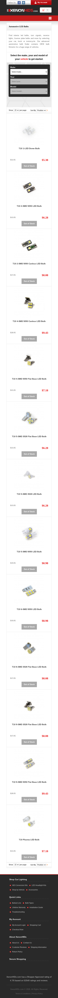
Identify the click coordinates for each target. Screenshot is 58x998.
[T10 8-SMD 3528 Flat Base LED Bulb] (29, 648)
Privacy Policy (37, 994)
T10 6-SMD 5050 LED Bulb (29, 609)
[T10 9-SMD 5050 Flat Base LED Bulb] (29, 764)
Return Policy (17, 952)
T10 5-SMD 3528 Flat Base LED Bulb (29, 436)
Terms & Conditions (22, 994)
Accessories (33, 890)
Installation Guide (36, 907)
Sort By (33, 110)
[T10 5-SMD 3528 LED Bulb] (29, 476)
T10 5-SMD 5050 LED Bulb (29, 552)
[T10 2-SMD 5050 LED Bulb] (29, 188)
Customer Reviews (19, 947)
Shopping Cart (35, 925)
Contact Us (27, 943)
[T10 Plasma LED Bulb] (29, 821)
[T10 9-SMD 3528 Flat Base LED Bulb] (29, 706)
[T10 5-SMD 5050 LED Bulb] (29, 533)
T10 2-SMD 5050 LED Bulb (29, 206)
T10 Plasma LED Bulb (29, 840)
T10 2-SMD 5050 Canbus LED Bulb (29, 263)
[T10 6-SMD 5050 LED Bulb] (29, 591)
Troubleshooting (18, 912)
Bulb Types (29, 903)
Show (11, 110)
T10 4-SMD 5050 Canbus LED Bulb (29, 321)
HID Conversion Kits (20, 885)
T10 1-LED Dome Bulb (29, 148)
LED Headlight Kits (39, 885)
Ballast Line (16, 903)
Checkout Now (17, 930)
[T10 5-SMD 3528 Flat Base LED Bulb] (29, 418)
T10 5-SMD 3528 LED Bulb (29, 494)
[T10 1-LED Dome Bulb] (29, 130)
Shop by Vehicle (18, 890)
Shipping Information (39, 947)
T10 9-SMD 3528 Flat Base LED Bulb (29, 724)
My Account (42, 3)
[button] (37, 968)
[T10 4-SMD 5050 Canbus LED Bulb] (29, 303)
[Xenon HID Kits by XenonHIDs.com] (22, 10)
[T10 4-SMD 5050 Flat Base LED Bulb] (29, 360)
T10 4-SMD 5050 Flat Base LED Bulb (29, 379)
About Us (15, 943)
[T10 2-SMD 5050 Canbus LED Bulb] (29, 245)
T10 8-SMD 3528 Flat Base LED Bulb (29, 667)
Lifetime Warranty (18, 907)
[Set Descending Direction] (47, 110)
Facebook (19, 3)
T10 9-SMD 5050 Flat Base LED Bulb (29, 782)
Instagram (24, 3)
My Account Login (19, 925)
